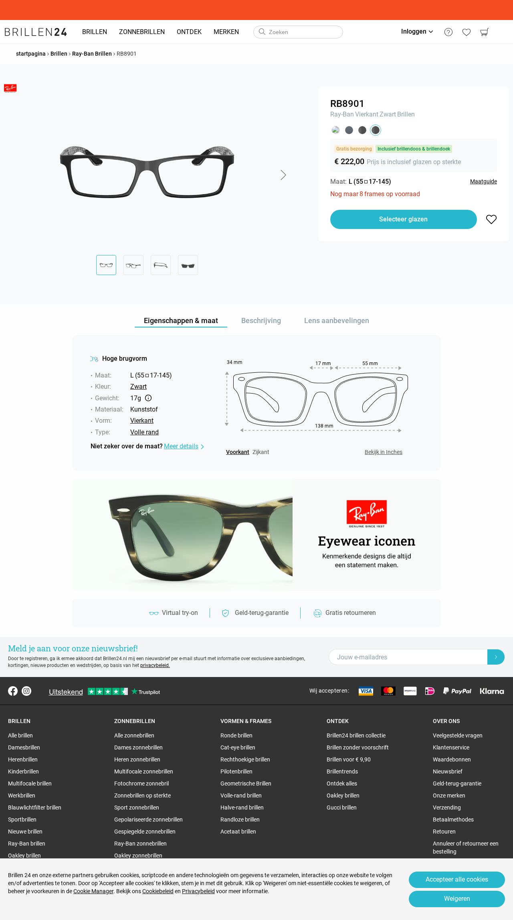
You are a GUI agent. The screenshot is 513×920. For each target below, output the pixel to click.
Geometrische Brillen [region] (245, 783)
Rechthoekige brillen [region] (245, 759)
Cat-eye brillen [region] (237, 747)
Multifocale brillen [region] (30, 783)
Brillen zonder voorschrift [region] (358, 747)
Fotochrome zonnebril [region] (141, 783)
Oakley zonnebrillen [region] (138, 855)
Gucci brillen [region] (342, 807)
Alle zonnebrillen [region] (134, 735)
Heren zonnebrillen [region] (137, 759)
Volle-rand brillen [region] (241, 795)
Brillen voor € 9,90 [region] (349, 759)
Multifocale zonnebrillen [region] (143, 771)
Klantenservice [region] (451, 747)
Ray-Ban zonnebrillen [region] (140, 843)
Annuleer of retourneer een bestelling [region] (466, 847)
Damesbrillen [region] (24, 747)
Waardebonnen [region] (452, 759)
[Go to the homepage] (36, 32)
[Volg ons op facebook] (13, 691)
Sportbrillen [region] (22, 819)
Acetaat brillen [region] (238, 831)
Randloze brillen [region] (240, 819)
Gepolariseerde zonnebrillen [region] (148, 819)
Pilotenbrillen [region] (236, 771)
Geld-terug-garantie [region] (457, 783)
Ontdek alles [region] (342, 783)
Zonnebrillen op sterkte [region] (142, 795)
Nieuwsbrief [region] (448, 771)
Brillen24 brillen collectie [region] (356, 735)
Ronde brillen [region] (236, 735)
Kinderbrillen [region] (23, 771)
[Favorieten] (466, 32)
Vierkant (366, 114)
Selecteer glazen (403, 219)
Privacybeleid (198, 891)
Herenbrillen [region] (23, 759)
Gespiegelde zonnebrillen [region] (145, 831)
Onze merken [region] (449, 795)
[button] (283, 175)
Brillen (406, 114)
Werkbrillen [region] (21, 795)
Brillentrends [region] (342, 771)
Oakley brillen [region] (24, 855)
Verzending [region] (447, 807)
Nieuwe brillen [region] (25, 831)
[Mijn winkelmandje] (484, 32)
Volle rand (144, 432)
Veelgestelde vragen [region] (458, 735)
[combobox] (298, 32)
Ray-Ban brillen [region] (26, 843)
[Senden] (261, 32)
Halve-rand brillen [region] (242, 807)
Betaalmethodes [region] (453, 819)
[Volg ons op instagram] (26, 691)
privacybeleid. (155, 665)
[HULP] (448, 32)
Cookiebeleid (158, 891)
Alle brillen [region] (20, 735)
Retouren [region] (444, 831)
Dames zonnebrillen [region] (138, 747)
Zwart (388, 114)
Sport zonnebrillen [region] (136, 807)
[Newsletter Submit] (496, 657)
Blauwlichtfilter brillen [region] (34, 807)
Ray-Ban (342, 114)
